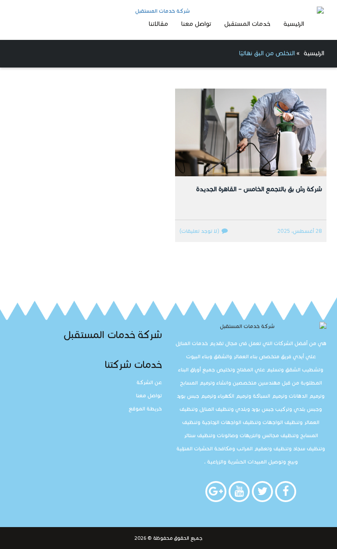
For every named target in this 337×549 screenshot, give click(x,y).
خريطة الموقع (145, 408)
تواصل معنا (196, 24)
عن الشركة (149, 382)
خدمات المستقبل (247, 24)
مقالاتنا (158, 24)
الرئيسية (293, 24)
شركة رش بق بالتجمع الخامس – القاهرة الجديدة (259, 189)
